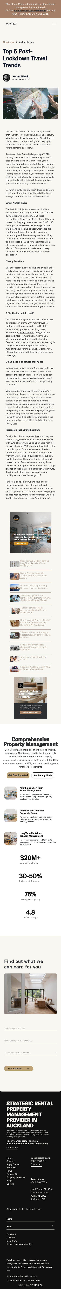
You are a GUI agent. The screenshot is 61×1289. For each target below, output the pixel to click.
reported (10, 287)
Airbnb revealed (27, 219)
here (15, 403)
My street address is (14, 1035)
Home (9, 1157)
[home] (10, 23)
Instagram (12, 1240)
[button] (54, 23)
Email (6, 1023)
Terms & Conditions (16, 1280)
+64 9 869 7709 (39, 1182)
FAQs (9, 1180)
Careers (10, 1183)
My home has (10, 1048)
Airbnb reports (27, 332)
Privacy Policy (33, 1280)
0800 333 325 (38, 1161)
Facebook (11, 1234)
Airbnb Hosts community (19, 1244)
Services (11, 1161)
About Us (11, 1167)
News (9, 1170)
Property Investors (16, 1177)
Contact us (12, 1147)
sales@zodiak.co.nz (40, 1157)
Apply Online (13, 1164)
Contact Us (12, 1174)
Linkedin (11, 1237)
